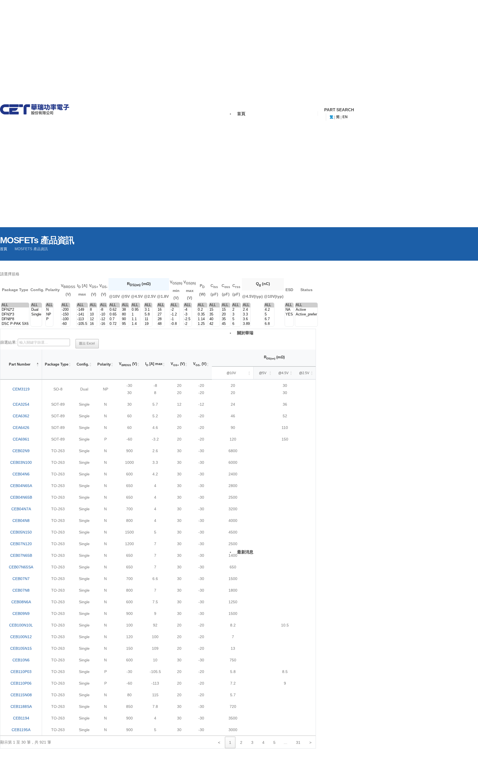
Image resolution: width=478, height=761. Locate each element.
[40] (214, 319)
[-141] (82, 314)
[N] (49, 309)
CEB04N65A (21, 485)
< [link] (219, 742)
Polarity (104, 364)
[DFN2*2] (15, 309)
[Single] (36, 314)
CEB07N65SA (21, 567)
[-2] (174, 309)
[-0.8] (174, 324)
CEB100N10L (21, 625)
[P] (49, 319)
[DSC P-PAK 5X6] (15, 324)
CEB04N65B (21, 497)
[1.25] (202, 324)
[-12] (103, 319)
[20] (225, 314)
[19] (148, 324)
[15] (214, 309)
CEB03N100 (21, 462)
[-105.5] (82, 324)
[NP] (49, 314)
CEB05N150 (21, 532)
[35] (214, 314)
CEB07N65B (21, 555)
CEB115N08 (21, 695)
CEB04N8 (21, 520)
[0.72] (114, 324)
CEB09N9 (21, 613)
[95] (125, 324)
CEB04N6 (21, 474)
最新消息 (245, 552)
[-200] (65, 309)
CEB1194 (21, 718)
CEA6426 (21, 427)
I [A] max (153, 364)
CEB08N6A (21, 602)
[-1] (174, 319)
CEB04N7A (21, 509)
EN (344, 117)
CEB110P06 (21, 683)
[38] (125, 309)
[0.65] (114, 314)
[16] (93, 324)
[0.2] (202, 309)
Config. (83, 364)
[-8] (103, 309)
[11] (148, 319)
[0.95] (135, 309)
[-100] (65, 319)
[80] (125, 314)
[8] (93, 309)
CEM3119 (21, 389)
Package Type (56, 364)
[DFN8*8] (15, 319)
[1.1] (135, 319)
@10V (231, 373)
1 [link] (230, 742)
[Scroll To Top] (465, 753)
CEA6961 (21, 439)
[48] (161, 324)
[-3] (188, 314)
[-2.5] (188, 319)
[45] (225, 324)
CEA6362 (21, 416)
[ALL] (15, 305)
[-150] (65, 314)
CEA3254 (21, 404)
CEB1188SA (21, 706)
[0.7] (114, 319)
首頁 (241, 113)
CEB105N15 (21, 648)
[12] (93, 319)
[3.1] (148, 309)
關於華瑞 (245, 332)
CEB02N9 (21, 451)
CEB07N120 (21, 544)
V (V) (128, 364)
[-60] (65, 324)
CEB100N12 (21, 637)
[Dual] (36, 309)
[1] (135, 314)
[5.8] (148, 314)
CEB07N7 (21, 578)
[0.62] (114, 309)
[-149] (82, 309)
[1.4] (135, 324)
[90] (125, 319)
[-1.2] (174, 314)
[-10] (103, 314)
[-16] (103, 324)
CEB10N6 (21, 660)
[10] (93, 314)
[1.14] (202, 319)
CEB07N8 (21, 590)
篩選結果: (8, 342)
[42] (214, 324)
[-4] (188, 309)
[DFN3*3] (15, 314)
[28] (161, 319)
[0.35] (202, 314)
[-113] (82, 319)
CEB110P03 (21, 671)
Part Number (19, 364)
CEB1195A (21, 730)
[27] (161, 314)
